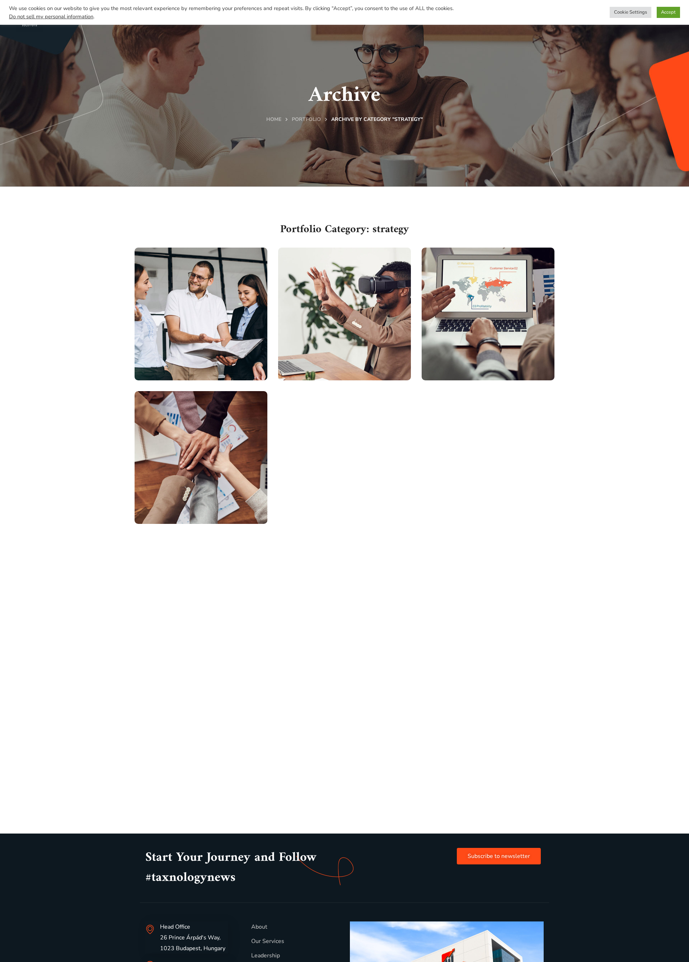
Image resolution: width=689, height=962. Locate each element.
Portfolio (306, 119)
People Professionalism (189, 350)
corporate (316, 374)
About (259, 927)
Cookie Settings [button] (630, 12)
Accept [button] (668, 12)
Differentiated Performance (185, 494)
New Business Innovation (327, 350)
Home (273, 119)
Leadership (265, 955)
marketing (171, 374)
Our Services (267, 941)
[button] (499, 856)
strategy (205, 374)
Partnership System (484, 357)
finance (167, 518)
